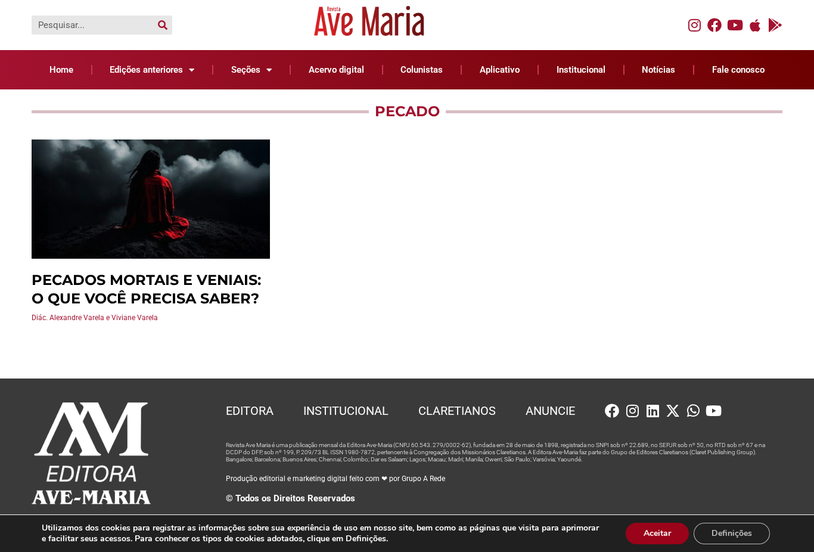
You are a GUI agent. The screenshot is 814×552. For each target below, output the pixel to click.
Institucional (581, 69)
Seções (245, 69)
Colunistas (421, 69)
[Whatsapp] (693, 411)
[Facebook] (714, 25)
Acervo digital (336, 69)
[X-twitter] (673, 411)
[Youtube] (735, 25)
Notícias (658, 69)
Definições (732, 533)
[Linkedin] (652, 411)
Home (61, 69)
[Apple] (755, 25)
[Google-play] (775, 25)
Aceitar (657, 533)
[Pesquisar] (162, 25)
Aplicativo (500, 69)
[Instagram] (694, 25)
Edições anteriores (146, 69)
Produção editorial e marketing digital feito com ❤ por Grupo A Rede (335, 479)
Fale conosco (738, 69)
